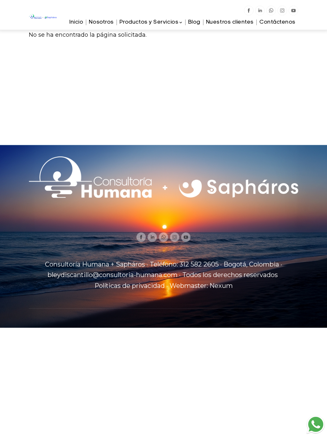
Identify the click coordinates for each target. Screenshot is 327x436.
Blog (194, 22)
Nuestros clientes (230, 22)
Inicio (76, 22)
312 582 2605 (199, 264)
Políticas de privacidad (130, 285)
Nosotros (101, 22)
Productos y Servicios (148, 22)
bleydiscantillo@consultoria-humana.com (113, 275)
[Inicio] (43, 19)
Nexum (221, 285)
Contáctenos (277, 22)
